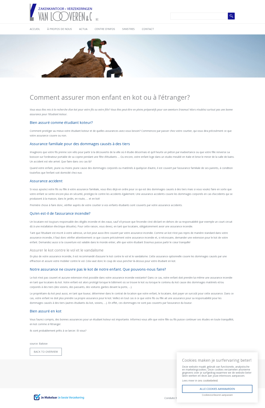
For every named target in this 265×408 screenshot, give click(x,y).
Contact (148, 29)
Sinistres (128, 29)
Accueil (35, 29)
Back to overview (46, 351)
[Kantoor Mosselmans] (64, 12)
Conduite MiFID (173, 398)
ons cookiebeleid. (208, 380)
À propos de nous (59, 29)
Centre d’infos (105, 29)
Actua (83, 29)
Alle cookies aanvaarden (217, 389)
